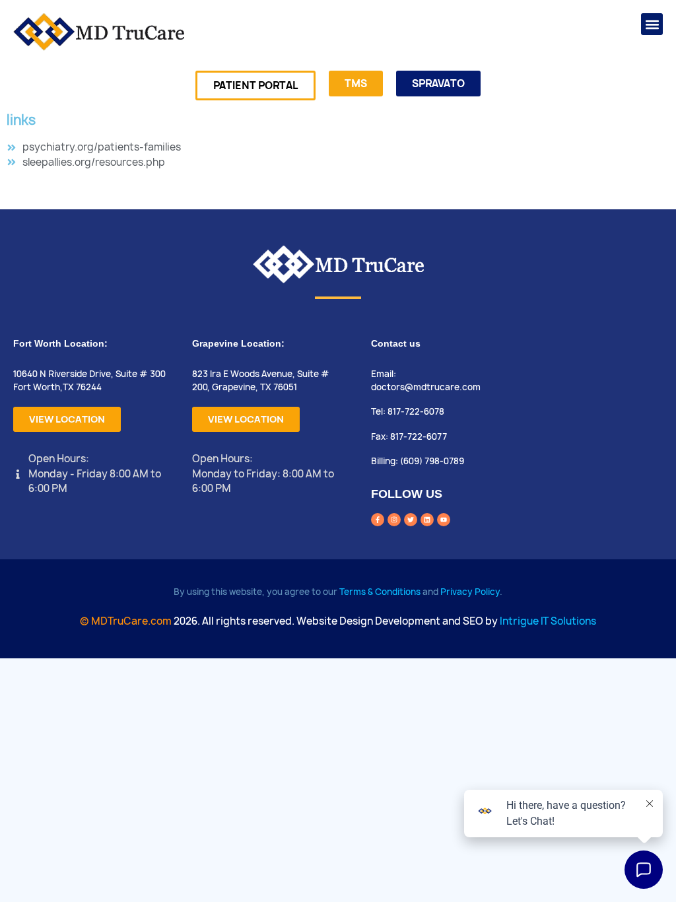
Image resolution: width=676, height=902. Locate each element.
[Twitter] (410, 519)
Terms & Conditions (380, 592)
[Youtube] (443, 519)
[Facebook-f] (377, 519)
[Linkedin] (427, 519)
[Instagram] (394, 519)
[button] (652, 24)
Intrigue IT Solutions (548, 621)
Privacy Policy (470, 592)
